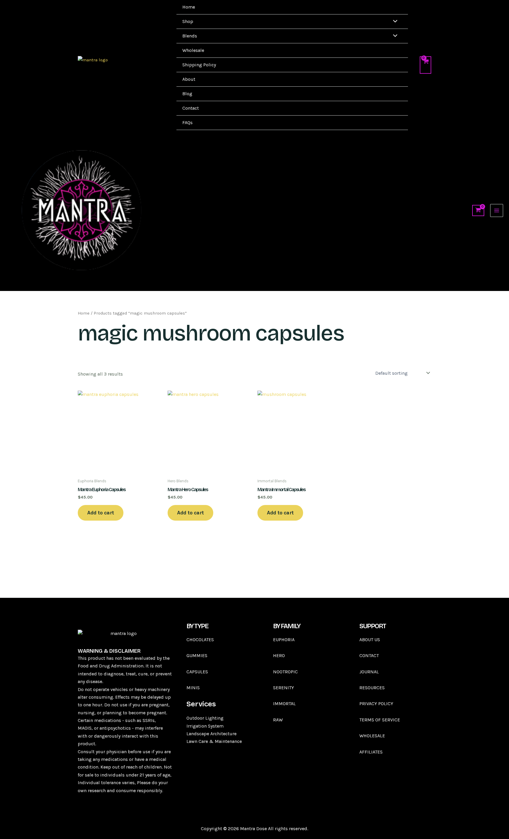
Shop (187, 21)
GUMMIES (196, 655)
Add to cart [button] (100, 512)
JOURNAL (369, 672)
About (188, 79)
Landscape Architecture (211, 733)
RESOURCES (372, 687)
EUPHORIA (284, 639)
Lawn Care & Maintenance (214, 741)
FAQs (187, 122)
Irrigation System (205, 726)
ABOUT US (369, 639)
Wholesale (193, 50)
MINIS (193, 687)
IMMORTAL (284, 703)
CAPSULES (197, 672)
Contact (190, 108)
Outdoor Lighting (205, 718)
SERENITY (283, 687)
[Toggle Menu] (393, 21)
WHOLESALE (372, 735)
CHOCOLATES (200, 639)
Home (188, 7)
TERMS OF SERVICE (379, 720)
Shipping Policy (199, 65)
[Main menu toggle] (496, 210)
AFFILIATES (371, 752)
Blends (189, 36)
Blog (187, 93)
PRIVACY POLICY (376, 703)
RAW (278, 720)
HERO (279, 655)
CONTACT (369, 655)
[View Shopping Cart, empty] (425, 64)
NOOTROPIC (285, 672)
